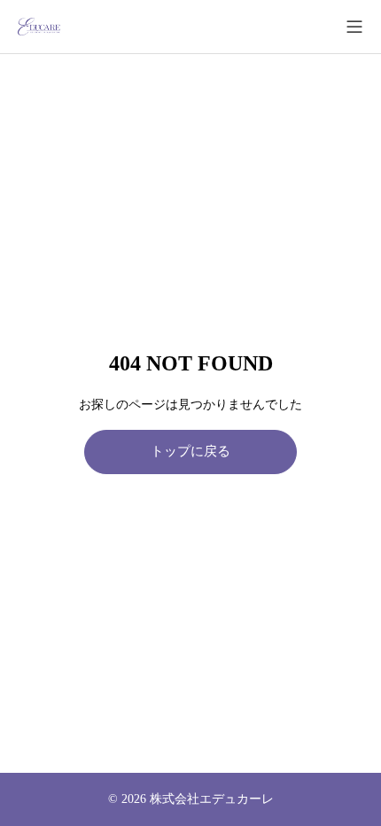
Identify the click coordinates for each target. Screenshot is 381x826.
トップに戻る (190, 451)
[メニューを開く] (354, 26)
